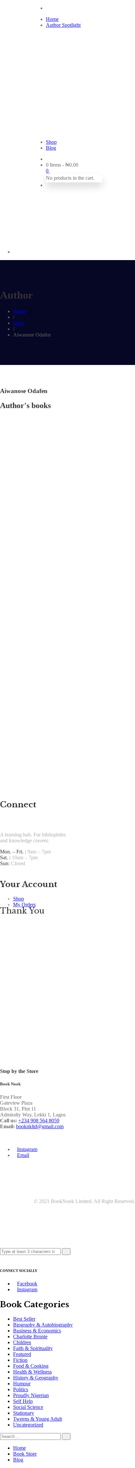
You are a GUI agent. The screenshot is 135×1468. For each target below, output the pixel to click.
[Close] (2, 1258)
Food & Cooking (30, 1366)
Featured (22, 1354)
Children (22, 1342)
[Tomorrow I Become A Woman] (32, 512)
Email (23, 1155)
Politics (20, 1389)
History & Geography (35, 1377)
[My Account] (48, 185)
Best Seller (24, 1319)
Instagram (27, 1149)
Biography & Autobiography (43, 1325)
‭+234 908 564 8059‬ (38, 1120)
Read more (11, 518)
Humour (21, 1383)
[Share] (113, 7)
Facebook (27, 1283)
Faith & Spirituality (33, 1348)
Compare (13, 533)
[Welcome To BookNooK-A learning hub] (67, 80)
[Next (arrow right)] (123, 734)
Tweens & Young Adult (37, 1419)
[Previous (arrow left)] (11, 734)
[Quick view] (2, 533)
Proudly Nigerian (31, 1395)
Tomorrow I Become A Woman (34, 546)
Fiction (20, 1360)
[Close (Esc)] (128, 7)
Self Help (23, 1401)
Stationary (23, 1413)
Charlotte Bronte (30, 1336)
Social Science (28, 1407)
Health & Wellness (32, 1372)
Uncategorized (28, 1424)
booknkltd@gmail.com (40, 1126)
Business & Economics (37, 1330)
